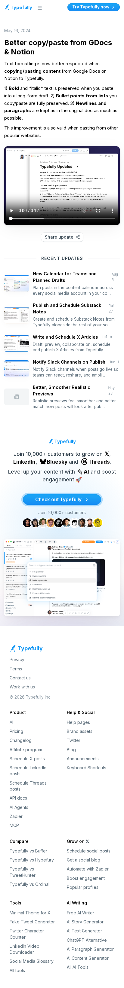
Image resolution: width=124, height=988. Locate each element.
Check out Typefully (58, 499)
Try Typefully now (90, 7)
